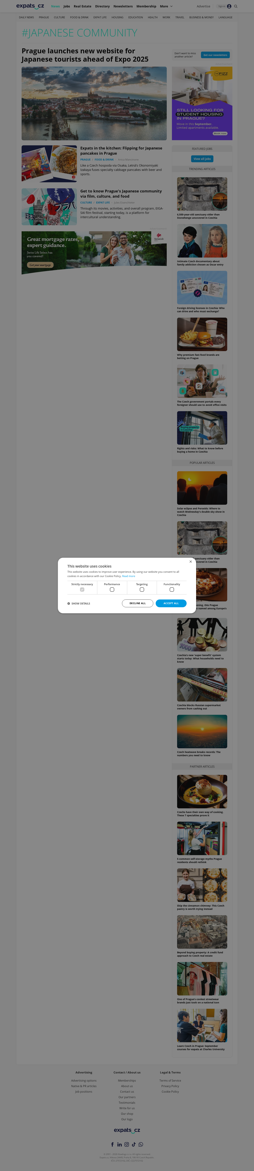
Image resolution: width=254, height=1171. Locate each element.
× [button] (190, 561)
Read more (128, 576)
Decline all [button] (138, 603)
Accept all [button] (171, 603)
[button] (78, 603)
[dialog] (127, 585)
